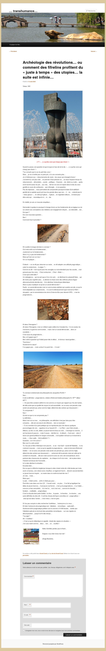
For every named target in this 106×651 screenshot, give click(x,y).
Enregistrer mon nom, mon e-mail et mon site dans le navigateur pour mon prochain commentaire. (52, 630)
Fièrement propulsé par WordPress (53, 644)
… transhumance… (23, 11)
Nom (27, 604)
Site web (26, 625)
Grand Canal (43, 553)
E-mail (27, 615)
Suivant (94, 51)
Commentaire (29, 576)
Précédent (13, 51)
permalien (26, 555)
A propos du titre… (15, 45)
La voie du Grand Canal (56, 553)
